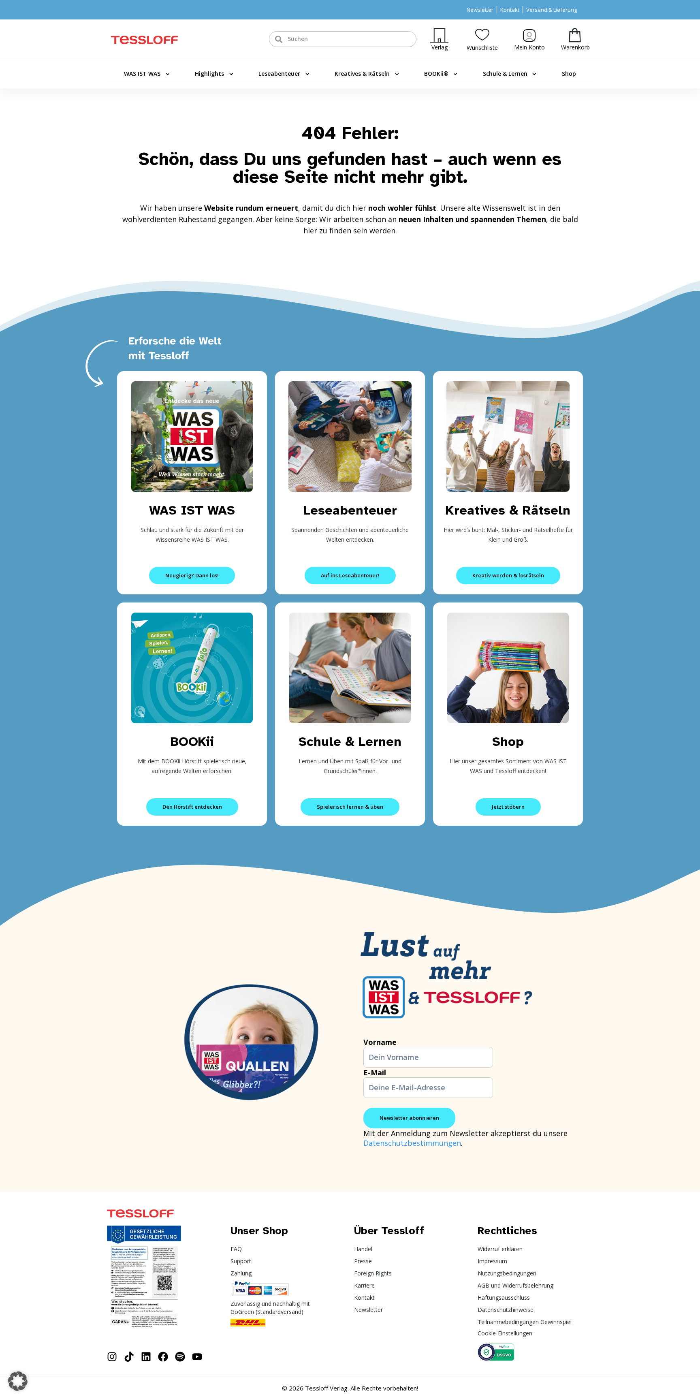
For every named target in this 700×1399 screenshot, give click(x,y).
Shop (569, 73)
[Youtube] (197, 1357)
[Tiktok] (129, 1357)
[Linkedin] (146, 1357)
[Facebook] (163, 1357)
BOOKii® (436, 73)
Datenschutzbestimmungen (412, 1143)
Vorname (380, 1042)
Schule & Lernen (505, 73)
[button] (18, 1381)
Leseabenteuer (279, 73)
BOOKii (192, 742)
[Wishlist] (482, 35)
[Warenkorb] (575, 35)
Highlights (209, 73)
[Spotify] (180, 1357)
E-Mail (374, 1072)
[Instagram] (112, 1357)
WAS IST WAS (142, 73)
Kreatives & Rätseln (362, 73)
